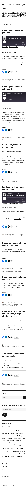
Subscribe (17, 44)
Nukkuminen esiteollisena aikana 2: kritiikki (14, 244)
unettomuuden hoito (21, 346)
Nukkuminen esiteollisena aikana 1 (14, 278)
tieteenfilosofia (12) (19, 442)
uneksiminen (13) (11, 444)
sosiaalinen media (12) (6, 442)
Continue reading (18, 64)
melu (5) (3, 436)
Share (23, 44)
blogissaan (10, 365)
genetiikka (4, 80)
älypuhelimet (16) (6, 427)
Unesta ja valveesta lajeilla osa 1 (12, 87)
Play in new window (13, 46)
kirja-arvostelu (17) (15, 430)
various (19, 79)
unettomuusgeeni (10, 348)
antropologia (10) (13, 426)
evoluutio (23, 79)
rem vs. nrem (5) (6, 440)
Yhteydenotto (5, 476)
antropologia (4, 235)
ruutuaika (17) (13, 440)
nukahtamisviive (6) (8, 436)
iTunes (14, 52)
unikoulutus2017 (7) (16, 451)
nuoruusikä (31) (17, 436)
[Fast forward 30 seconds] (13, 42)
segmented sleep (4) (19, 440)
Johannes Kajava (7, 79)
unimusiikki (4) (11, 453)
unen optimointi (16, 384)
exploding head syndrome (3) (13, 428)
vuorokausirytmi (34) (9, 456)
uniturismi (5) (16, 453)
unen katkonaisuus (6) (18, 444)
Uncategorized (20, 179)
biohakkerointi (5, 384)
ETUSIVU (4, 463)
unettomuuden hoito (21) (8, 448)
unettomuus (10, 271)
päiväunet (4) (16, 438)
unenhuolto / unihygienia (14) (14, 446)
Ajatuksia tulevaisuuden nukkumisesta (13, 354)
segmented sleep (19, 270)
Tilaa (5, 414)
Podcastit (4, 473)
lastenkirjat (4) (13, 433)
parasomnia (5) (20, 438)
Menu (4, 8)
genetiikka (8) (19, 428)
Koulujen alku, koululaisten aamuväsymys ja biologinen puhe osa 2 (13, 313)
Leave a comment (17, 80)
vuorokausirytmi (5, 237)
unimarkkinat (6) (6, 453)
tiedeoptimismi (14, 346)
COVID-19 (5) (19, 426)
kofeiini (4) (21, 430)
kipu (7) (9, 430)
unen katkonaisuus (20, 235)
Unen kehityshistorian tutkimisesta (12, 145)
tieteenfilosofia (9, 80)
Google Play (9, 52)
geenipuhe (4, 346)
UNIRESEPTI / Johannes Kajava (14, 5)
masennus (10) (21, 433)
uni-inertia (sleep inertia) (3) (9, 451)
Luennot (4, 479)
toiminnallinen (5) (4, 444)
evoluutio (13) (6, 428)
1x (10, 42)
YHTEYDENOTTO (18, 484)
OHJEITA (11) (5, 438)
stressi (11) (13, 442)
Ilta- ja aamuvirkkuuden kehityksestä (13, 188)
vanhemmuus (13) (21, 453)
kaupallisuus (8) (4, 430)
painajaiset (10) (11, 438)
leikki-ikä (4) (17, 433)
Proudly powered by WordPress (8, 485)
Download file (5, 46)
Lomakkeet (4, 466)
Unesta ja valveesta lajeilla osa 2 (12, 31)
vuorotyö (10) (19, 456)
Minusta (4, 470)
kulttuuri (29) (6, 433)
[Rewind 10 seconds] (8, 42)
